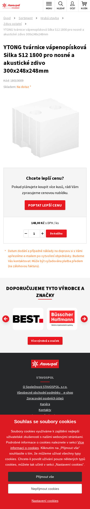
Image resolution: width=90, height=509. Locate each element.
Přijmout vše (45, 477)
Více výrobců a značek (45, 340)
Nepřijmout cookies (45, 489)
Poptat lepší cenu (45, 205)
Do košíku (56, 233)
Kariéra (45, 404)
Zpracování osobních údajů (45, 398)
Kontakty (45, 410)
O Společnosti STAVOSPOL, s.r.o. (45, 387)
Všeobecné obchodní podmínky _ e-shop (45, 392)
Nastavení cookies (45, 501)
